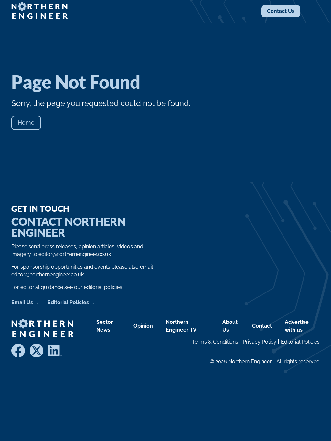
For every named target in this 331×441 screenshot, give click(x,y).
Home (26, 122)
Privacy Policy (259, 342)
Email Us (22, 302)
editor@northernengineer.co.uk (74, 254)
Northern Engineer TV (181, 326)
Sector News (104, 326)
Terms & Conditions (215, 342)
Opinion (143, 326)
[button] (315, 11)
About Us (230, 326)
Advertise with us (297, 326)
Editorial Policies (68, 302)
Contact (262, 326)
